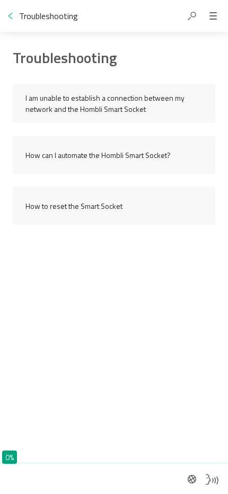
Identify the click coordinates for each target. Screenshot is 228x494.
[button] (192, 16)
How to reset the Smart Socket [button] (73, 205)
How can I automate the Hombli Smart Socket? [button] (98, 155)
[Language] (191, 479)
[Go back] (10, 16)
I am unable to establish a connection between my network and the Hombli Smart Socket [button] (105, 103)
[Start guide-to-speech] (212, 479)
